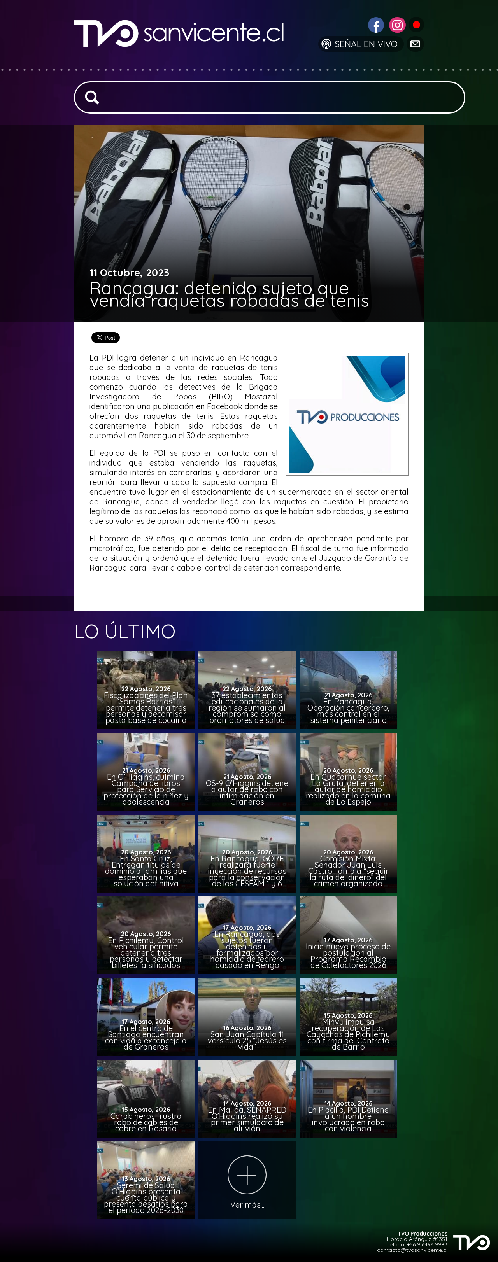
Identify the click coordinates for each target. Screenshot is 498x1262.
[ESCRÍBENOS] (414, 43)
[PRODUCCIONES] (415, 24)
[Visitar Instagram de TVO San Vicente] (396, 24)
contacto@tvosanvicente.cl (412, 1249)
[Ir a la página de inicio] (185, 64)
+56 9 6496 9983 (427, 1244)
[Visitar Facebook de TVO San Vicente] (375, 24)
